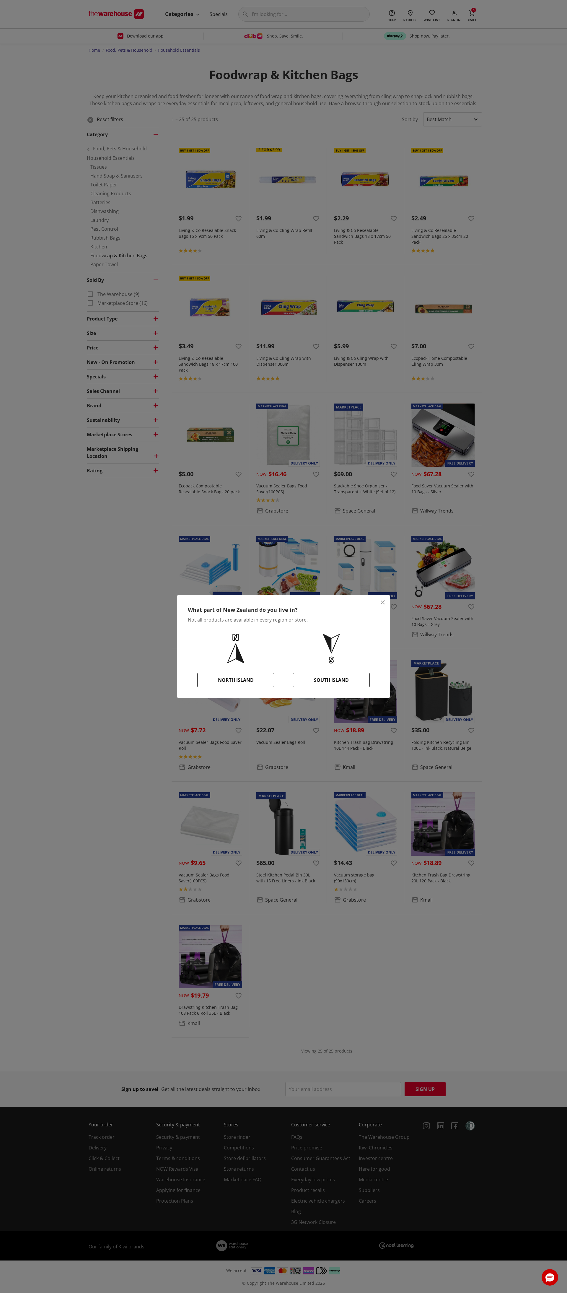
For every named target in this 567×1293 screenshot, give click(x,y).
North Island (236, 680)
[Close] (383, 602)
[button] (550, 1277)
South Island (331, 680)
